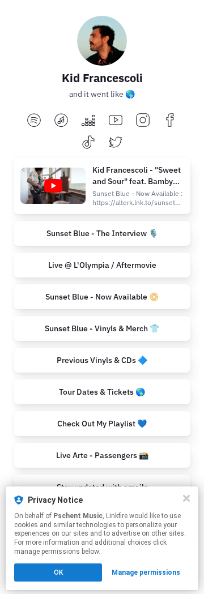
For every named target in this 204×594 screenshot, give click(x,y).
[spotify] (34, 121)
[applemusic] (61, 121)
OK (58, 572)
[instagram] (142, 121)
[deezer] (88, 121)
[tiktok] (88, 143)
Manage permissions (146, 572)
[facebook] (170, 121)
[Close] (186, 498)
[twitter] (115, 143)
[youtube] (115, 121)
